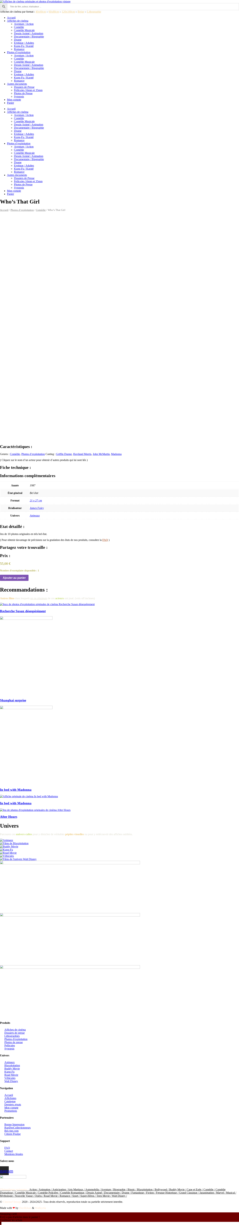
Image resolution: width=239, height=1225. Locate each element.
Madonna (116, 454)
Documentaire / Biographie (29, 36)
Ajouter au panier (14, 577)
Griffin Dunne (64, 454)
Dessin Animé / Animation (28, 33)
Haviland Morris (82, 454)
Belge (81, 11)
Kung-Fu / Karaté (24, 46)
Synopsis (19, 96)
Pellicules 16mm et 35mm (28, 90)
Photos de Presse (23, 93)
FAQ (105, 539)
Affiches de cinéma (17, 20)
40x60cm (41, 11)
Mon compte (14, 99)
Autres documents (17, 83)
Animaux (35, 515)
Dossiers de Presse (24, 87)
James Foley (37, 508)
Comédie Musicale (24, 30)
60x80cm (54, 11)
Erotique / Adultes (24, 42)
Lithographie (94, 11)
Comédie (19, 27)
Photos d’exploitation (18, 52)
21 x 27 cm (36, 500)
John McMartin (101, 454)
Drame (18, 39)
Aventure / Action (24, 23)
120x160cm (68, 11)
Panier (10, 102)
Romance (19, 49)
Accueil (11, 17)
